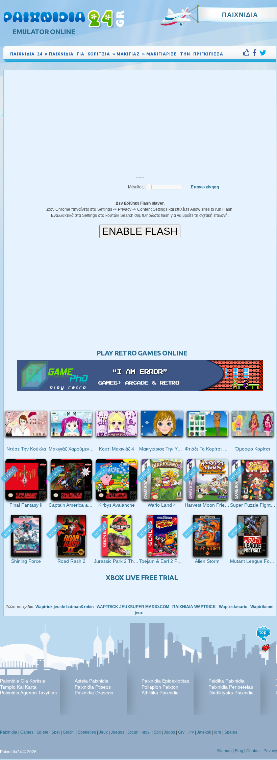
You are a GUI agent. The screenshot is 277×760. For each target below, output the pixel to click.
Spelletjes (87, 732)
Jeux (103, 732)
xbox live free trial (142, 577)
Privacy (270, 751)
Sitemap (224, 751)
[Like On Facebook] (247, 53)
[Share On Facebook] (255, 53)
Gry (181, 732)
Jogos (169, 732)
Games (26, 732)
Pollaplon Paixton (160, 687)
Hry (190, 732)
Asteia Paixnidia (91, 681)
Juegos (117, 732)
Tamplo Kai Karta (18, 687)
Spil (157, 732)
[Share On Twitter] (262, 53)
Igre (217, 732)
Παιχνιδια (240, 14)
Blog (239, 751)
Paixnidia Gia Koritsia (22, 681)
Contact (253, 751)
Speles (230, 732)
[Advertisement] (139, 121)
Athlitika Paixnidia (160, 692)
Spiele (42, 732)
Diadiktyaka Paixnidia (231, 692)
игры (146, 732)
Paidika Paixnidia (226, 681)
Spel (55, 732)
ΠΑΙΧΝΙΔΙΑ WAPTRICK (194, 606)
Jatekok (204, 732)
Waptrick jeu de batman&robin (64, 606)
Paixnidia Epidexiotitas (165, 681)
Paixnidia (8, 732)
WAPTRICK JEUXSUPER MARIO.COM (133, 606)
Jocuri (132, 732)
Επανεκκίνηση (205, 187)
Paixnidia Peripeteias (230, 687)
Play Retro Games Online (141, 353)
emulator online (43, 32)
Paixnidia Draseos (94, 692)
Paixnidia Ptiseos (93, 687)
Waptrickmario (233, 606)
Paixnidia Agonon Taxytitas (28, 692)
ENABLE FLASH (140, 231)
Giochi (69, 732)
